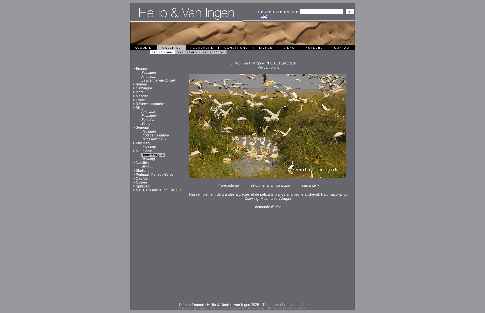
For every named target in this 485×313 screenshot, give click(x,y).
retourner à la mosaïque (270, 185)
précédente (230, 185)
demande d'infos (268, 207)
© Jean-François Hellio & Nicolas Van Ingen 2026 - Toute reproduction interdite (242, 305)
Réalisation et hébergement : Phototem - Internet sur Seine (268, 308)
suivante (309, 185)
